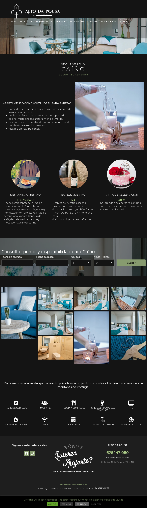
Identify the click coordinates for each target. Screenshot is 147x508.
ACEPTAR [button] (52, 504)
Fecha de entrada (11, 257)
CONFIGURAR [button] (82, 504)
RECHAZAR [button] (66, 504)
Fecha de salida (45, 257)
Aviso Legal (43, 488)
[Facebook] (26, 453)
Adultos (75, 257)
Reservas (61, 21)
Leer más (96, 504)
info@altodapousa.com (117, 457)
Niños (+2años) (102, 257)
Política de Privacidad (61, 488)
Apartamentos (44, 21)
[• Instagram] (32, 453)
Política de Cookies (84, 488)
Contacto (125, 21)
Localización (108, 21)
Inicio (13, 21)
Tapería (93, 21)
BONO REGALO (77, 21)
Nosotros (26, 21)
